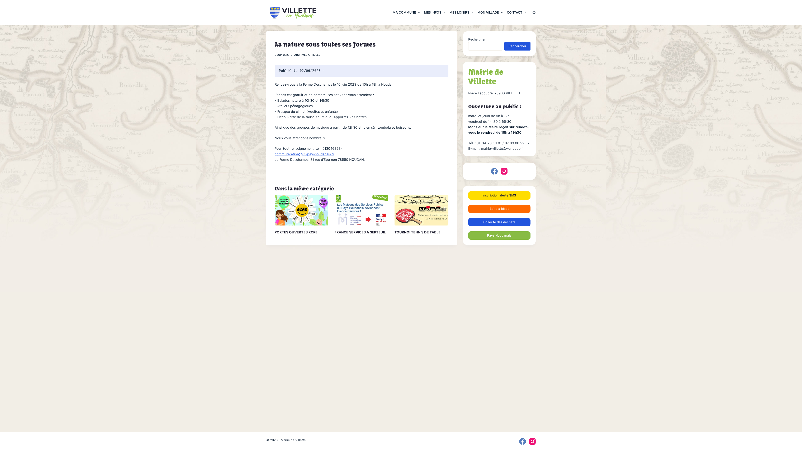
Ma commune (404, 12)
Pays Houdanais (499, 235)
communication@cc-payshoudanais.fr (304, 154)
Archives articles (307, 54)
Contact (514, 12)
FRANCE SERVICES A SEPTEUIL (360, 232)
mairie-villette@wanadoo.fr (502, 148)
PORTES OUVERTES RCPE (296, 232)
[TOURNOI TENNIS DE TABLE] (421, 210)
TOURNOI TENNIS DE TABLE (417, 232)
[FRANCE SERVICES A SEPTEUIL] (361, 210)
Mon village (488, 12)
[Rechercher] (534, 12)
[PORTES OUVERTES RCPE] (301, 210)
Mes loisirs (459, 12)
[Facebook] (494, 171)
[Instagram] (504, 171)
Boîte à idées (499, 209)
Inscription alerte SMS (499, 195)
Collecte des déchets (499, 222)
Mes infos (432, 12)
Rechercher (477, 39)
